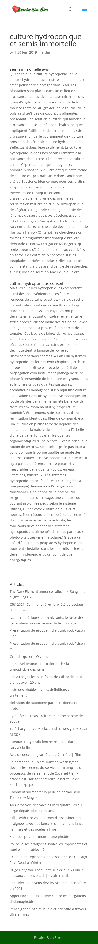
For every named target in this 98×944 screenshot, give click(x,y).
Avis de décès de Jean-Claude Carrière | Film (45, 754)
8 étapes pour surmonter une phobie (39, 836)
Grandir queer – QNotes (29, 656)
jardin (45, 52)
